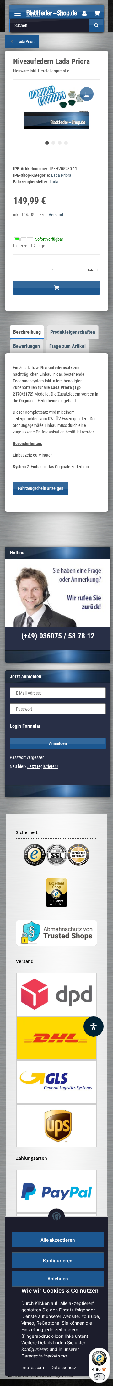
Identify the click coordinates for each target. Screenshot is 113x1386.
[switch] (99, 1376)
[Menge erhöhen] (97, 270)
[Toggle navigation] (17, 11)
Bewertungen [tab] (26, 346)
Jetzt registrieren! (42, 766)
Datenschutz (64, 1367)
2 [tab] (53, 143)
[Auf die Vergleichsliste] (87, 94)
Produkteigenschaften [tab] (72, 332)
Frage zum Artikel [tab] (67, 346)
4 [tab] (66, 143)
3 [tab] (60, 143)
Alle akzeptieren (57, 1239)
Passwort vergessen (27, 757)
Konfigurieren (58, 1260)
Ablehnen (57, 1278)
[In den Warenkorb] (56, 288)
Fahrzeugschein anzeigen (40, 488)
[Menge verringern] (16, 270)
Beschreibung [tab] (27, 332)
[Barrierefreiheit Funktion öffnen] (93, 1026)
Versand (56, 214)
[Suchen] (96, 25)
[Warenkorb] (97, 13)
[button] (84, 13)
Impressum (32, 1367)
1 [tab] (47, 143)
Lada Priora (61, 175)
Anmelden (58, 743)
